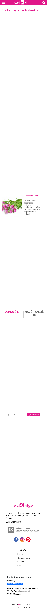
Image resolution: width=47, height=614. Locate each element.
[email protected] (15, 583)
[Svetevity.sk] (23, 2)
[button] (43, 2)
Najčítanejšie (34, 313)
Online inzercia (23, 558)
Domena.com (25, 607)
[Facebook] (16, 539)
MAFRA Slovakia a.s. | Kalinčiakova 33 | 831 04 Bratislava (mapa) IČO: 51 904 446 (23, 591)
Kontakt (20, 562)
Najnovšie (11, 312)
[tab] (13, 314)
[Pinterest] (28, 539)
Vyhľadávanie (33, 415)
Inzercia (20, 554)
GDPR (19, 566)
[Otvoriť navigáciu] (3, 2)
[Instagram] (22, 539)
